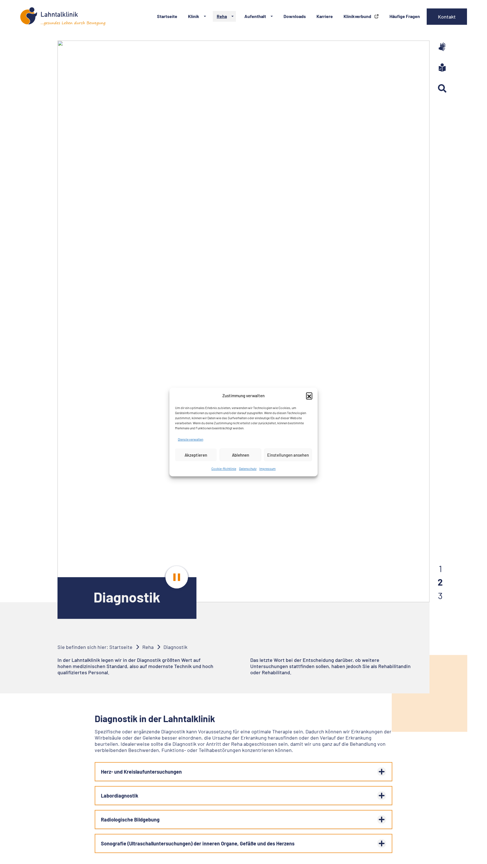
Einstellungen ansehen (288, 454)
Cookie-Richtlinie (223, 468)
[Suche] (442, 88)
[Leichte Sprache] (442, 67)
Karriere (324, 16)
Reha (222, 16)
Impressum (267, 468)
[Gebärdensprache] (442, 47)
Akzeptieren (196, 454)
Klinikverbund (358, 16)
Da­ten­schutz (247, 468)
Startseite (167, 16)
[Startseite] (63, 16)
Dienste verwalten (190, 439)
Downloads (295, 16)
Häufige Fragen (404, 16)
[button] (309, 395)
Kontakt (447, 17)
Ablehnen (240, 454)
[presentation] (176, 577)
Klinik (193, 16)
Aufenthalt (255, 16)
